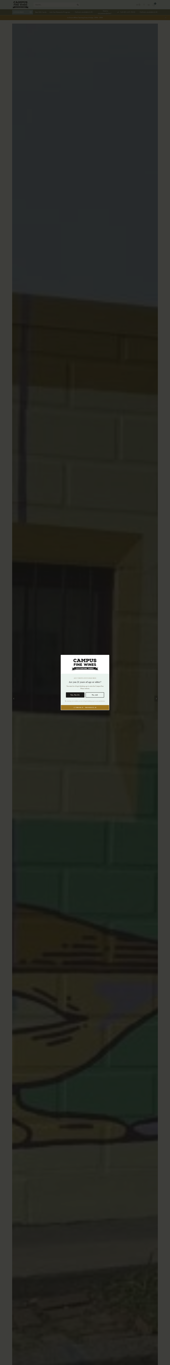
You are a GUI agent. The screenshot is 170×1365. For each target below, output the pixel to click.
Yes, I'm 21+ (75, 695)
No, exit (95, 695)
